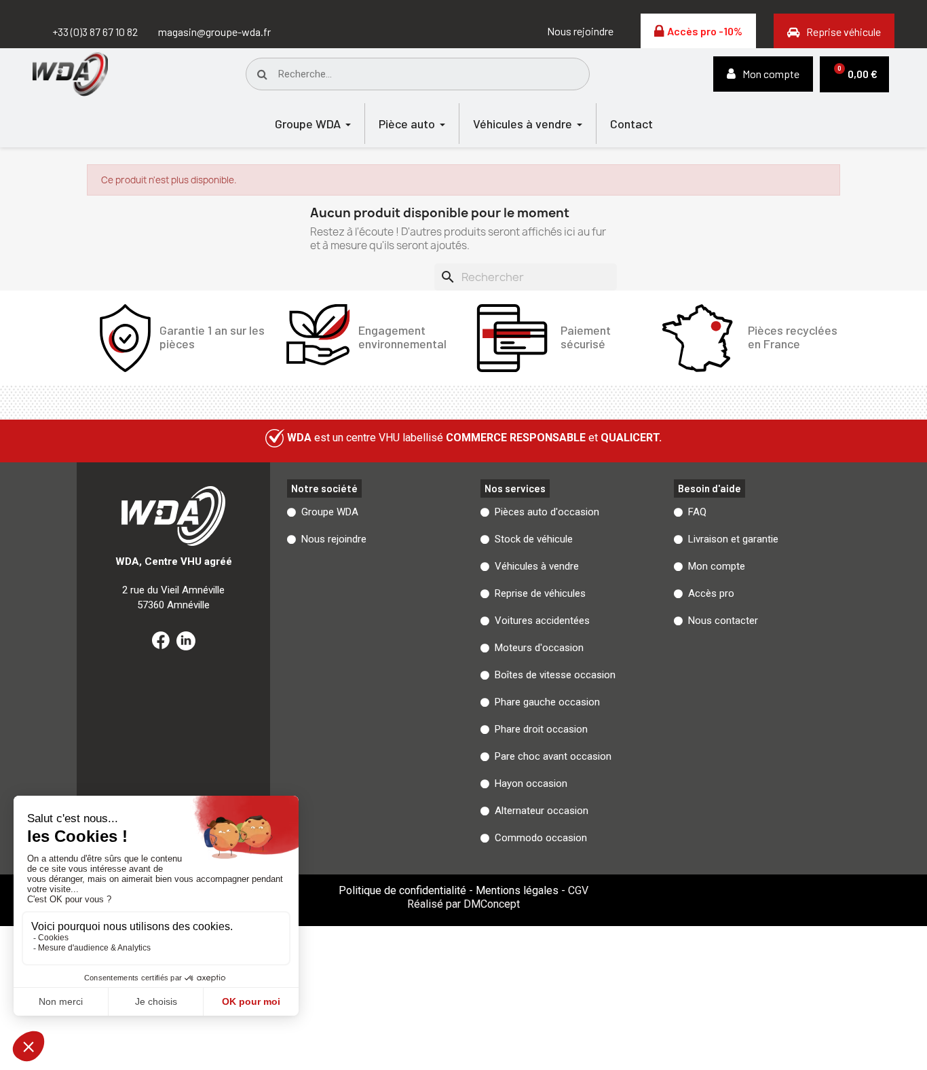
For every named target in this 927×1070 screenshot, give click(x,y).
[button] (580, 31)
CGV (578, 890)
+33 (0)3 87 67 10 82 (95, 31)
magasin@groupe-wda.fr (214, 31)
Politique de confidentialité (402, 890)
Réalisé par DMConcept (463, 904)
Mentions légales (517, 890)
